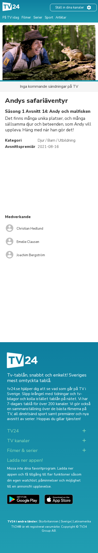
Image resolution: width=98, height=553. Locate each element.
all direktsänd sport (30, 413)
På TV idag (11, 17)
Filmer (26, 17)
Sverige (66, 521)
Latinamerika (82, 521)
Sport (49, 17)
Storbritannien (49, 521)
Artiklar (61, 17)
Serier (37, 17)
